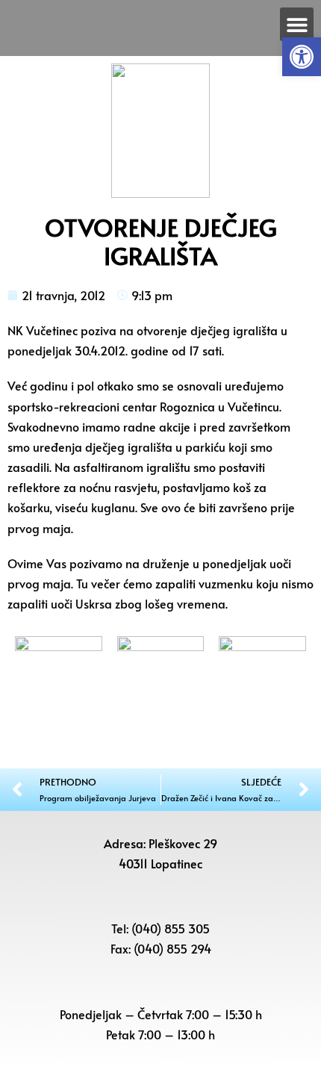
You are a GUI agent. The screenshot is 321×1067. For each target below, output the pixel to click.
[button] (301, 56)
